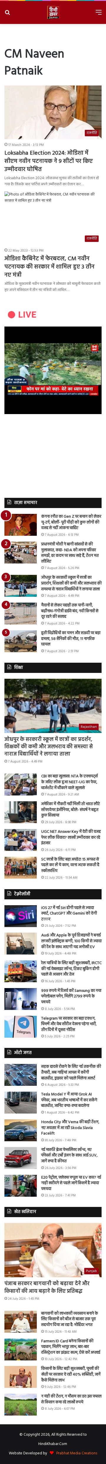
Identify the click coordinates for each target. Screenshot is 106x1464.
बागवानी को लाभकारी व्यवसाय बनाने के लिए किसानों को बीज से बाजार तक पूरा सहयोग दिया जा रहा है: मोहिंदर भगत (69, 1319)
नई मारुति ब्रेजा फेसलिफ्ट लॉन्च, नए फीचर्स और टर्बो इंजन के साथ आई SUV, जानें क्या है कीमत (69, 1156)
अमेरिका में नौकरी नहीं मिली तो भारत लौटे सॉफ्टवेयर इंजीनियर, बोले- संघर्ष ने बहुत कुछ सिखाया (70, 810)
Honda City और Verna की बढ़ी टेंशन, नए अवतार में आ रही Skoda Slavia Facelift (70, 1128)
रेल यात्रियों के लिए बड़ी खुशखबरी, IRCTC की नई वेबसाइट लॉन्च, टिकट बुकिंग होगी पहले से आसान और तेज (71, 969)
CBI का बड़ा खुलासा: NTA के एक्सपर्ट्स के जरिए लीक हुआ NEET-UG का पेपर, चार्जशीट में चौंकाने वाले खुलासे (69, 782)
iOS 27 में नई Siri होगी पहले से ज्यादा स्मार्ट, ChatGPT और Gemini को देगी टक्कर (69, 914)
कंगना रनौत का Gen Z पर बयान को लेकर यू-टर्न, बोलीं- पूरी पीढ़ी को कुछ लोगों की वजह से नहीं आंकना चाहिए (71, 522)
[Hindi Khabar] (53, 12)
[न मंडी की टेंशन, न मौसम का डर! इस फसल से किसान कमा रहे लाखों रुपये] (20, 1405)
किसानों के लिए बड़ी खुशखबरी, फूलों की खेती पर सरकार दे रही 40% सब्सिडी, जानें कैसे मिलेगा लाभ (70, 1374)
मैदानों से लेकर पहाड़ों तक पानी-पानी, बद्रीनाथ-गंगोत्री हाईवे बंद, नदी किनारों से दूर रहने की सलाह (69, 611)
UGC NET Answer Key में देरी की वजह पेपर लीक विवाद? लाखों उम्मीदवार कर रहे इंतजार (71, 837)
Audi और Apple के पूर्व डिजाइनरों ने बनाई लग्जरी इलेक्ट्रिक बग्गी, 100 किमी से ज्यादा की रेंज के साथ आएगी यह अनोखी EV (71, 941)
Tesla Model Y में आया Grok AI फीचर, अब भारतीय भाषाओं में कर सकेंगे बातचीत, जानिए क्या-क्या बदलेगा (69, 1100)
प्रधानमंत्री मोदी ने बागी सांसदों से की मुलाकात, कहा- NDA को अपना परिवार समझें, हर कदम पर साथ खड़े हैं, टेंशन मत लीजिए (70, 553)
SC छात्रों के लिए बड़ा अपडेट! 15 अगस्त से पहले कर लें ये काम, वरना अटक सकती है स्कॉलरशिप (70, 865)
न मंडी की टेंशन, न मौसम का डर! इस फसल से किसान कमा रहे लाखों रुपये (71, 1399)
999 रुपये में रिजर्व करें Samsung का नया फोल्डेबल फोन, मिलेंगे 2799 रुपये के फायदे (71, 996)
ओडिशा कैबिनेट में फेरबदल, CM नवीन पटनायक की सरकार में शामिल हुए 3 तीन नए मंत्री (49, 267)
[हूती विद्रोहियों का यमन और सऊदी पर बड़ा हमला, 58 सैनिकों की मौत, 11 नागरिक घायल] (20, 641)
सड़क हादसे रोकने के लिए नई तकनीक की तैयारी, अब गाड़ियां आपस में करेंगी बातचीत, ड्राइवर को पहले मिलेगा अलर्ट (71, 1072)
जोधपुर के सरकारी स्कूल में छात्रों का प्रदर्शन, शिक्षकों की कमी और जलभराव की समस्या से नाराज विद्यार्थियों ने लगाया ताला (71, 583)
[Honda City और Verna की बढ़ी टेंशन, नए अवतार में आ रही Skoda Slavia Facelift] (20, 1130)
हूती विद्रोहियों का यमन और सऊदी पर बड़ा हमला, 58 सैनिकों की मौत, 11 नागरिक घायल (70, 639)
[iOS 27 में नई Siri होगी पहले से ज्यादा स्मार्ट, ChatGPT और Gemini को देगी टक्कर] (20, 916)
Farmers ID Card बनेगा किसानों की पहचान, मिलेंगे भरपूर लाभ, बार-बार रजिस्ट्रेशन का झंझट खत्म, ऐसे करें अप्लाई (70, 1347)
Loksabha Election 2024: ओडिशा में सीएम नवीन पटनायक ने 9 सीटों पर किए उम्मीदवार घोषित (48, 161)
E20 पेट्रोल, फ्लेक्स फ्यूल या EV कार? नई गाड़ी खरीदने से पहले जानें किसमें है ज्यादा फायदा (71, 1183)
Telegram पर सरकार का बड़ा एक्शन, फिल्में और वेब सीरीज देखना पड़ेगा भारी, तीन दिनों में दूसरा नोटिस (69, 1024)
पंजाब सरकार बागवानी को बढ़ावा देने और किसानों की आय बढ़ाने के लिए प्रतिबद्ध (47, 1287)
